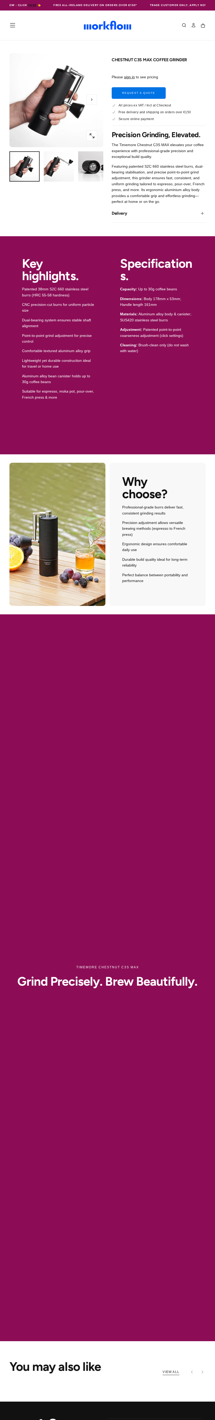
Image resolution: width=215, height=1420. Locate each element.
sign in (129, 77)
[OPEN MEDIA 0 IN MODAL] (92, 136)
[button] (12, 25)
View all (171, 1372)
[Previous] (192, 1372)
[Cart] (203, 26)
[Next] (202, 1372)
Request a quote (138, 92)
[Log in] (193, 25)
